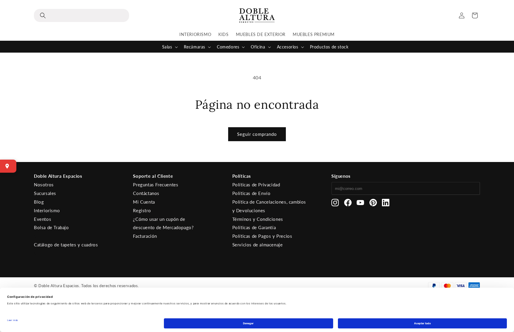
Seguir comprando (257, 134)
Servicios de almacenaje (257, 244)
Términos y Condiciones (257, 219)
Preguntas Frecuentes (155, 184)
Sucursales (45, 193)
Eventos (42, 219)
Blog (39, 201)
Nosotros (44, 184)
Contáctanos (146, 193)
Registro (142, 210)
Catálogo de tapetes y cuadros (66, 244)
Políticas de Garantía (254, 227)
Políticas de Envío (251, 193)
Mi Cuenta (144, 201)
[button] (81, 15)
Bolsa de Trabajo (51, 227)
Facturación (145, 236)
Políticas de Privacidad (256, 184)
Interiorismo (47, 210)
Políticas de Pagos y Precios (262, 236)
